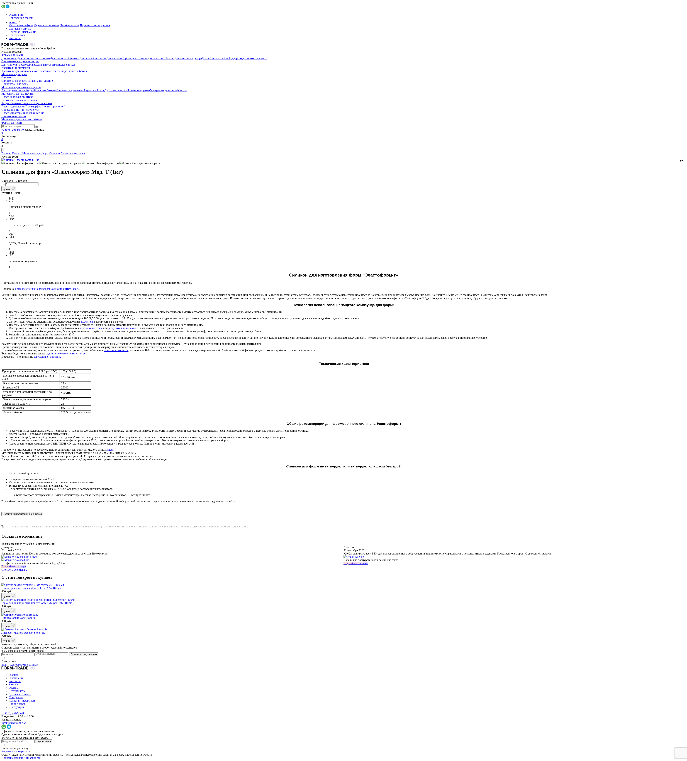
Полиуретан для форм (14, 83)
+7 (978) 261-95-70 (12, 129)
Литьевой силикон (147, 526)
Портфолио (16, 17)
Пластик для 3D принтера (17, 96)
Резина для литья (21, 526)
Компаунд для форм (219, 526)
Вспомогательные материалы (19, 100)
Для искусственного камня (33, 58)
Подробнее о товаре (13, 566)
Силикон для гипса (169, 526)
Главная (6, 153)
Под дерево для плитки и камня (247, 58)
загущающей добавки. (47, 356)
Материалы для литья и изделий (21, 87)
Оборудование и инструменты (20, 109)
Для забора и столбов (215, 58)
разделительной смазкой (123, 328)
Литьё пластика (69, 25)
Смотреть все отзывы (14, 569)
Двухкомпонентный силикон (119, 526)
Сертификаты (17, 690)
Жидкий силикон (41, 526)
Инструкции (16, 707)
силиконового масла (116, 350)
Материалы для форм (14, 74)
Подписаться (44, 741)
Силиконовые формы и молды (20, 61)
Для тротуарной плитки (64, 58)
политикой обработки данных (19, 664)
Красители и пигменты (15, 67)
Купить (7, 189)
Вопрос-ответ (17, 35)
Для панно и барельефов (122, 58)
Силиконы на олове (13, 80)
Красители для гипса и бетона (69, 71)
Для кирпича (9, 58)
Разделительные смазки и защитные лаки (26, 103)
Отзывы (28, 17)
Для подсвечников (64, 64)
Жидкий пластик (36, 90)
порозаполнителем (90, 328)
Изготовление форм (21, 25)
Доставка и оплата (20, 28)
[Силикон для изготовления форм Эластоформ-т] (20, 163)
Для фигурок (45, 64)
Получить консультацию (83, 654)
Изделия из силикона (46, 25)
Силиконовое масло (13, 116)
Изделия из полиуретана (95, 25)
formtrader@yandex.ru (14, 722)
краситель (87, 321)
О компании (16, 14)
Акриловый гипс (94, 90)
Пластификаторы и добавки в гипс (22, 112)
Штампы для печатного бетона (155, 58)
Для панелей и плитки (93, 58)
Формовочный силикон (65, 526)
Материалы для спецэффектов (168, 90)
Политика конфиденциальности (21, 757)
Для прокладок (240, 526)
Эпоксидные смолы (13, 90)
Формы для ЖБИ (11, 122)
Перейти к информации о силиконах (22, 514)
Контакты (15, 38)
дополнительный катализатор (66, 353)
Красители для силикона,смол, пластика (26, 71)
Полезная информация (22, 31)
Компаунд (186, 526)
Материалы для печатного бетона (21, 119)
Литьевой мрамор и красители (65, 90)
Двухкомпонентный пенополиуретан (127, 90)
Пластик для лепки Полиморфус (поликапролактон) (33, 106)
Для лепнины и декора (188, 58)
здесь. (110, 449)
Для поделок (200, 526)
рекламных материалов (15, 751)
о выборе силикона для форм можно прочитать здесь (46, 288)
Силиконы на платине (39, 80)
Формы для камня (12, 54)
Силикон (6, 77)
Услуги (13, 22)
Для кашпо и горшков (14, 64)
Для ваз (32, 64)
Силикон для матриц (90, 526)
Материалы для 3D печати (17, 93)
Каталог (17, 153)
